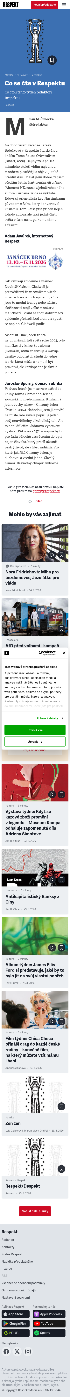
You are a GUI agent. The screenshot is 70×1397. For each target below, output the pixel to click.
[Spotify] (49, 1333)
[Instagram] (28, 1355)
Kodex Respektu (13, 1254)
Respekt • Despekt (15, 1180)
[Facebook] (6, 1355)
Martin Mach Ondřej (36, 1130)
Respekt (9, 105)
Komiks (9, 1117)
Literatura (11, 890)
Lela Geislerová (14, 1130)
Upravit (33, 741)
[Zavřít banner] (64, 653)
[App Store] (16, 1314)
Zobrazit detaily (47, 718)
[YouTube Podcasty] (49, 1323)
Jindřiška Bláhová (15, 1068)
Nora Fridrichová (15, 590)
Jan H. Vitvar (12, 841)
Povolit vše (35, 730)
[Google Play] (16, 1323)
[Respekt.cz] (10, 4)
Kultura (9, 74)
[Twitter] (17, 1355)
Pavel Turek (11, 983)
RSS (4, 1276)
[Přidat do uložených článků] (61, 555)
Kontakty (8, 1247)
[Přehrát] (52, 555)
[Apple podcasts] (49, 1314)
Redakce (8, 1240)
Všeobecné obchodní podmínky (23, 1283)
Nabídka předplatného (17, 1262)
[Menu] (64, 4)
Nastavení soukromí (16, 1298)
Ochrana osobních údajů (19, 1290)
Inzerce (7, 1269)
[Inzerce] (35, 261)
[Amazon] (16, 1333)
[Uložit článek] (52, 60)
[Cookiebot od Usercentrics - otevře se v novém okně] (41, 652)
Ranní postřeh (18, 566)
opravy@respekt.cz (46, 491)
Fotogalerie (11, 640)
